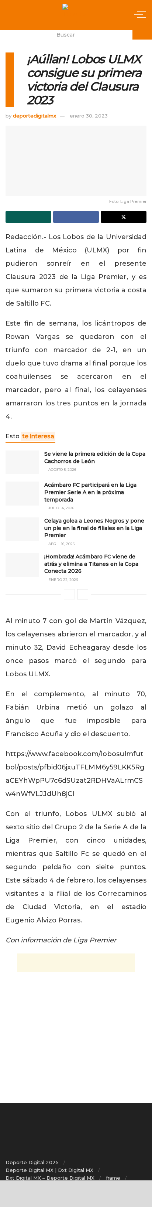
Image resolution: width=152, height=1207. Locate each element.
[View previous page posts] (69, 594)
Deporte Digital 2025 (32, 1162)
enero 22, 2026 (62, 579)
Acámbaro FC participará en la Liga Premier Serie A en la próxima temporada (90, 492)
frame (113, 1178)
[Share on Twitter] (123, 217)
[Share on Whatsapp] (28, 217)
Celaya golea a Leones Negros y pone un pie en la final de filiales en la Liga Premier (94, 527)
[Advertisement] (76, 962)
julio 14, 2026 (60, 508)
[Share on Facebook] (76, 217)
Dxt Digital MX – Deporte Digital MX (50, 1178)
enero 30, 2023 (89, 116)
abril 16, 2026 (61, 543)
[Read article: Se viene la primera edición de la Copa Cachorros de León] (22, 462)
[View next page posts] (82, 594)
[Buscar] (142, 35)
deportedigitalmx (34, 116)
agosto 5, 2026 (61, 469)
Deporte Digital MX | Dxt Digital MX (49, 1170)
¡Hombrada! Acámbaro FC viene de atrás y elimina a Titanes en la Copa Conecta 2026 (91, 563)
